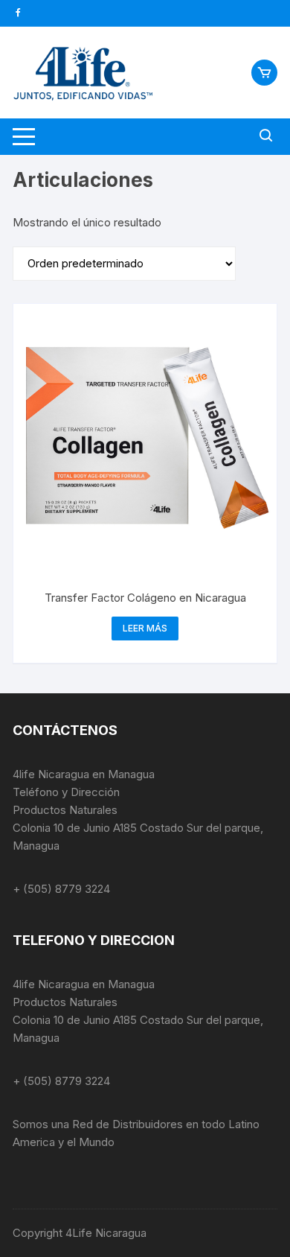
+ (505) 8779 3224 (61, 889)
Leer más (145, 628)
